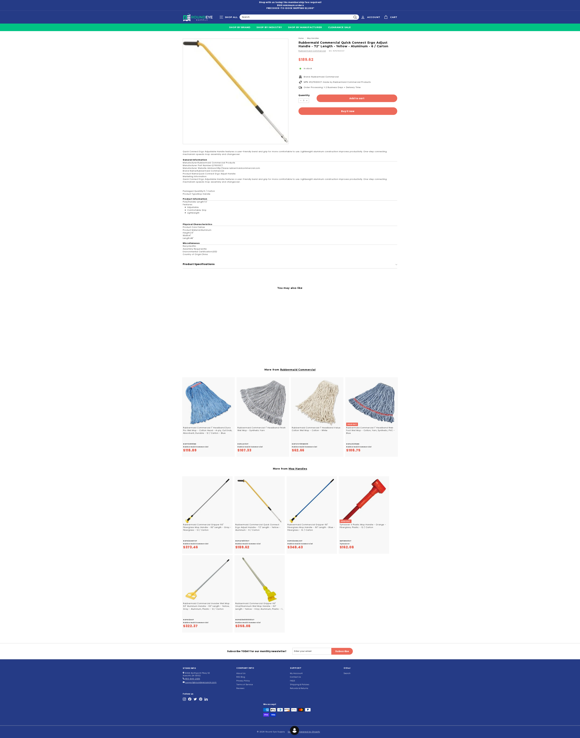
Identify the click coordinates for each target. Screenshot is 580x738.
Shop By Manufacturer (305, 27)
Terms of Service (244, 684)
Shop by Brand (239, 27)
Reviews (240, 688)
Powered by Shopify (309, 731)
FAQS (292, 680)
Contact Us (295, 677)
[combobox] (299, 17)
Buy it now (347, 111)
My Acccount (296, 673)
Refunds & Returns (299, 688)
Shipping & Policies (299, 684)
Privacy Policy (243, 680)
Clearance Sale (339, 27)
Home (301, 38)
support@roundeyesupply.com (201, 682)
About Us (240, 673)
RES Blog (240, 677)
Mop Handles (313, 38)
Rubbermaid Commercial (312, 50)
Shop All (229, 18)
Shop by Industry (269, 27)
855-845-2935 (192, 678)
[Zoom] (235, 91)
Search (347, 673)
